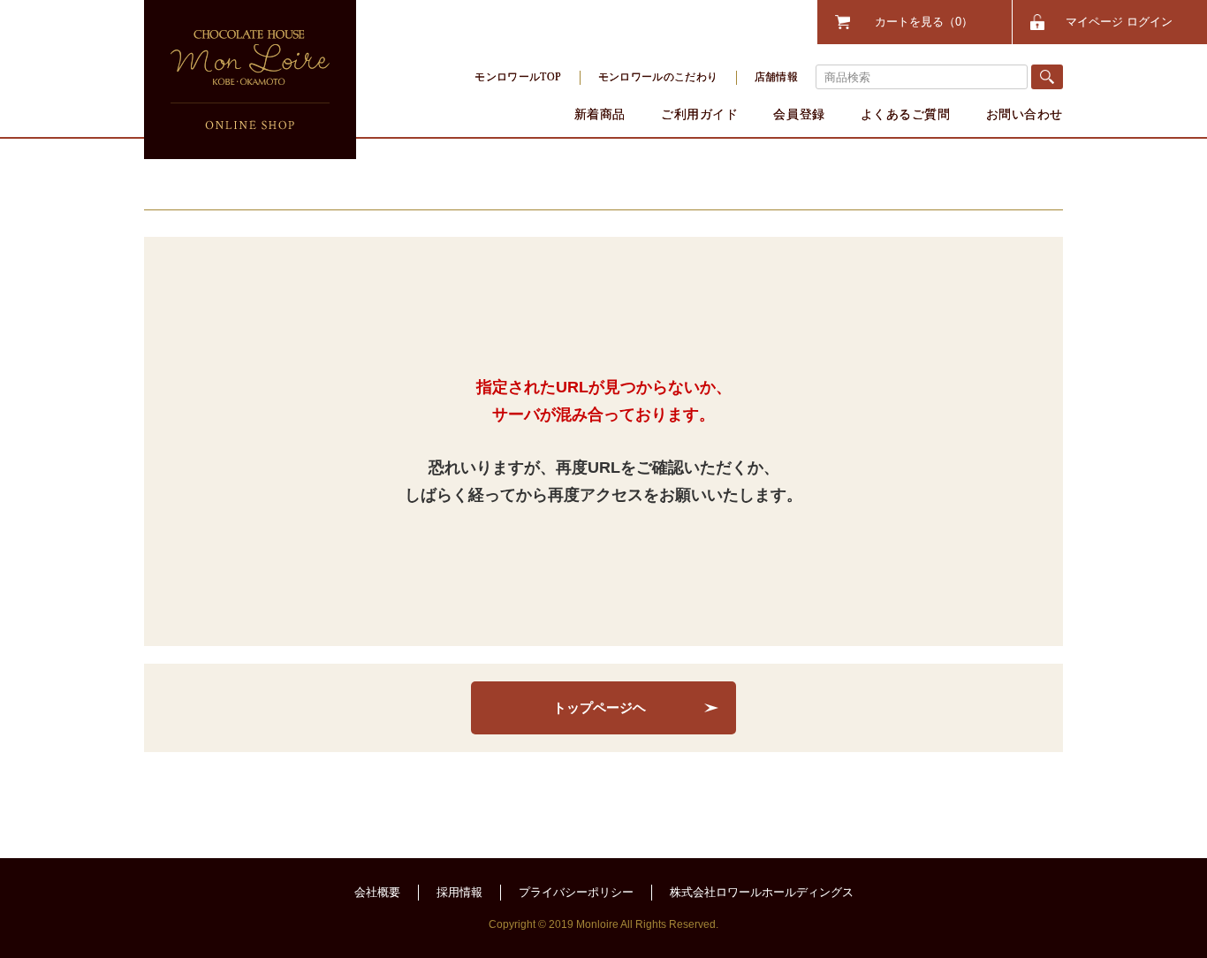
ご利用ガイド (699, 114)
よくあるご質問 (906, 114)
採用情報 (459, 892)
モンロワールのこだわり (658, 77)
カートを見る (918, 21)
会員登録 (798, 114)
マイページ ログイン (1119, 21)
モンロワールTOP (517, 77)
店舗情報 (776, 77)
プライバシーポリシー (576, 892)
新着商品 (600, 114)
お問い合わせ (1024, 114)
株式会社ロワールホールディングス (762, 892)
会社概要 (377, 892)
